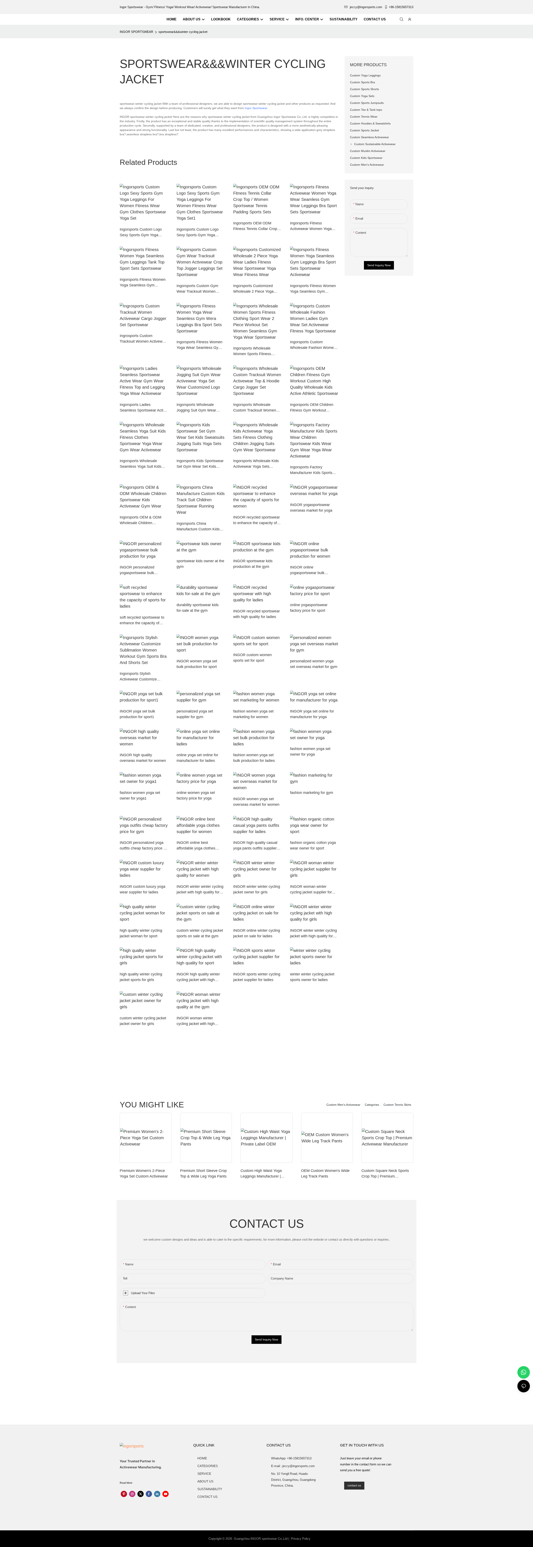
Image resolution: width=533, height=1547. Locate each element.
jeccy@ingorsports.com (366, 7)
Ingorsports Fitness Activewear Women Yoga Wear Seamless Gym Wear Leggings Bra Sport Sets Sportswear (312, 226)
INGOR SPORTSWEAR (136, 32)
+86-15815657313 (401, 7)
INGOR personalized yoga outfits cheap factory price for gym (144, 846)
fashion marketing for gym (311, 793)
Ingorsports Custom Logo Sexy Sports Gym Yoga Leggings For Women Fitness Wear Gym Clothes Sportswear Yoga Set (142, 232)
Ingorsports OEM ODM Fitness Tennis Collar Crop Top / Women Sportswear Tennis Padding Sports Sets (256, 226)
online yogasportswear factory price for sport (309, 608)
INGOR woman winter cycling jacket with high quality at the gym (196, 1021)
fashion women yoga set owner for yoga (310, 751)
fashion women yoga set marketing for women (253, 714)
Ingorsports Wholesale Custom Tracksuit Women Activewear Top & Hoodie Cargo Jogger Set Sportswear (254, 408)
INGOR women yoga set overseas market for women (256, 802)
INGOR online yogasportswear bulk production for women (308, 570)
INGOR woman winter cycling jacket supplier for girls (311, 889)
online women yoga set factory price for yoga (196, 795)
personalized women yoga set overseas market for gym (313, 664)
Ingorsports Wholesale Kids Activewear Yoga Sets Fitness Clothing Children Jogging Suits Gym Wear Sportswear (256, 464)
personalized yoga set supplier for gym (195, 714)
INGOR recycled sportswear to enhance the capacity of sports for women (256, 520)
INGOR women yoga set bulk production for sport (197, 664)
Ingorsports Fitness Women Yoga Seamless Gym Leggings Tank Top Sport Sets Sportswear (143, 282)
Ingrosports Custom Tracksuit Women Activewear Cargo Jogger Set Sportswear (144, 339)
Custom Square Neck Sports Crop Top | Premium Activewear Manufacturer (385, 1174)
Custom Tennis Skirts (397, 1104)
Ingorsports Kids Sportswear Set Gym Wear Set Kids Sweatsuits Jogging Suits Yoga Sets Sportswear (200, 464)
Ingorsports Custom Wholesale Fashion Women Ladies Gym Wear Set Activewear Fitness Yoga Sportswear (313, 345)
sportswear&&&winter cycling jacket (182, 32)
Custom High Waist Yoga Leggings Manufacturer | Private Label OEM (261, 1174)
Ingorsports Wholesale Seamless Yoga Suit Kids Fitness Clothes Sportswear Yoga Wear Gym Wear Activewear (143, 464)
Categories (372, 1104)
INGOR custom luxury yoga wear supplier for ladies (142, 889)
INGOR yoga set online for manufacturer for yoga (312, 714)
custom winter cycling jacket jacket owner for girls (143, 1021)
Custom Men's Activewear (343, 1104)
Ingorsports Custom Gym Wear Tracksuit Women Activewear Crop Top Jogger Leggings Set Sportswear (200, 289)
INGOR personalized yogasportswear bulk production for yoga (137, 570)
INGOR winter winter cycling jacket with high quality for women (200, 889)
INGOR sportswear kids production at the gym (253, 564)
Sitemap (319, 1538)
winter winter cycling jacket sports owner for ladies (312, 977)
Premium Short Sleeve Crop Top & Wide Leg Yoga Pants (203, 1173)
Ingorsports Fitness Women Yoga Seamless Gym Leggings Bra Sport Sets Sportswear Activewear (313, 289)
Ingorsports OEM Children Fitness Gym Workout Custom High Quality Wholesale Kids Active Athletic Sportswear (311, 408)
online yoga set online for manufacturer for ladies (197, 758)
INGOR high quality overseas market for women (143, 758)
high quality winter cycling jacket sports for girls (141, 977)
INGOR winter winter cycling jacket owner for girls (256, 889)
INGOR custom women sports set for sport (252, 658)
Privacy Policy (300, 1538)
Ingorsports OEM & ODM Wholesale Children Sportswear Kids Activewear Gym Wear (143, 520)
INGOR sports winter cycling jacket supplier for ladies (256, 977)
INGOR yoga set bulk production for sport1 (137, 714)
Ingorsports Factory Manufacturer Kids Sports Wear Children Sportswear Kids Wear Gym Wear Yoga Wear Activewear (313, 470)
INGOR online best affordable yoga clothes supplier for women (196, 846)
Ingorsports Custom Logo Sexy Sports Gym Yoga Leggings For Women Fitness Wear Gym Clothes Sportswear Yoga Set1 (199, 232)
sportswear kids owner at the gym (200, 564)
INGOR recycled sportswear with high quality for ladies (256, 614)
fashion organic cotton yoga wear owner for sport (313, 845)
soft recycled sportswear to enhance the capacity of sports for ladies (142, 620)
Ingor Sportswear (256, 108)
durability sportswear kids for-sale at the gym (198, 608)
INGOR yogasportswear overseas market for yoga (311, 507)
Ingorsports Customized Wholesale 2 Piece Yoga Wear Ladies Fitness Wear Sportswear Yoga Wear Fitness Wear (255, 289)
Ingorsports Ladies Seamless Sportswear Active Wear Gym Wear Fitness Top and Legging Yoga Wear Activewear (144, 408)
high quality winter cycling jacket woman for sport (141, 933)
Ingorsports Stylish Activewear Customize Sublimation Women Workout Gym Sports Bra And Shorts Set (140, 677)
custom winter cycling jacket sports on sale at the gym (200, 933)
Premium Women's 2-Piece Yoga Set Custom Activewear (144, 1173)
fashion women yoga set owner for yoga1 (140, 795)
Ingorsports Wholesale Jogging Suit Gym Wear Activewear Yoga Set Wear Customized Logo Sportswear (199, 408)
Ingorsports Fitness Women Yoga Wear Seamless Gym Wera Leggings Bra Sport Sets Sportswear (199, 345)
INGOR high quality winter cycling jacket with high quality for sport (198, 977)
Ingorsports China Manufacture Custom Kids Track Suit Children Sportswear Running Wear (198, 526)
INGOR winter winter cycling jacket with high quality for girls (313, 933)
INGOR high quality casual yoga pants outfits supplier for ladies (255, 846)
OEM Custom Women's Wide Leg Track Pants (325, 1173)
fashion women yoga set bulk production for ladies (254, 758)
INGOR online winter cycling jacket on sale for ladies (256, 933)
